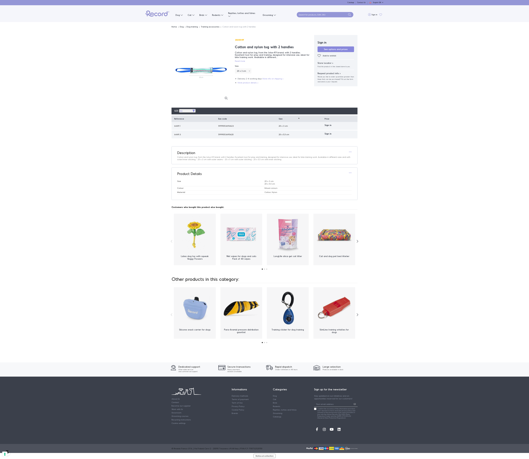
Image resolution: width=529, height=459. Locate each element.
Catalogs (351, 2)
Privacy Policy (238, 406)
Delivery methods (240, 396)
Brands (235, 413)
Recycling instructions (181, 419)
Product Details (189, 173)
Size (176, 110)
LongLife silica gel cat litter (288, 256)
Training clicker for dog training (288, 329)
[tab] (264, 152)
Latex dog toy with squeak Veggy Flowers (195, 257)
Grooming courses (180, 416)
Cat (274, 399)
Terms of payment (240, 399)
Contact (175, 402)
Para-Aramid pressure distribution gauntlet (241, 330)
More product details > (248, 82)
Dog (275, 396)
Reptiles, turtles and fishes (285, 410)
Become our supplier (181, 406)
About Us (176, 399)
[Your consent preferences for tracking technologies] (4, 454)
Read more (240, 61)
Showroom (176, 412)
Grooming (277, 413)
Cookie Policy (238, 410)
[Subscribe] (355, 404)
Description (186, 152)
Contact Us (361, 2)
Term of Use (237, 403)
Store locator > (325, 63)
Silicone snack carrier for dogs (194, 329)
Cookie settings (179, 423)
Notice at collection (265, 456)
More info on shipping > (272, 78)
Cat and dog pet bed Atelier (334, 256)
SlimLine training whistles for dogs (334, 330)
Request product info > (329, 73)
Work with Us (177, 409)
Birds (275, 403)
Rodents (276, 406)
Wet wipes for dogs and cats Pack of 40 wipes (241, 257)
